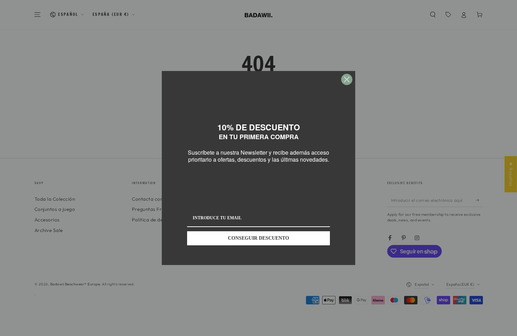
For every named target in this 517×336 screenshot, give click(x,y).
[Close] (346, 79)
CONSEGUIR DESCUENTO (258, 238)
